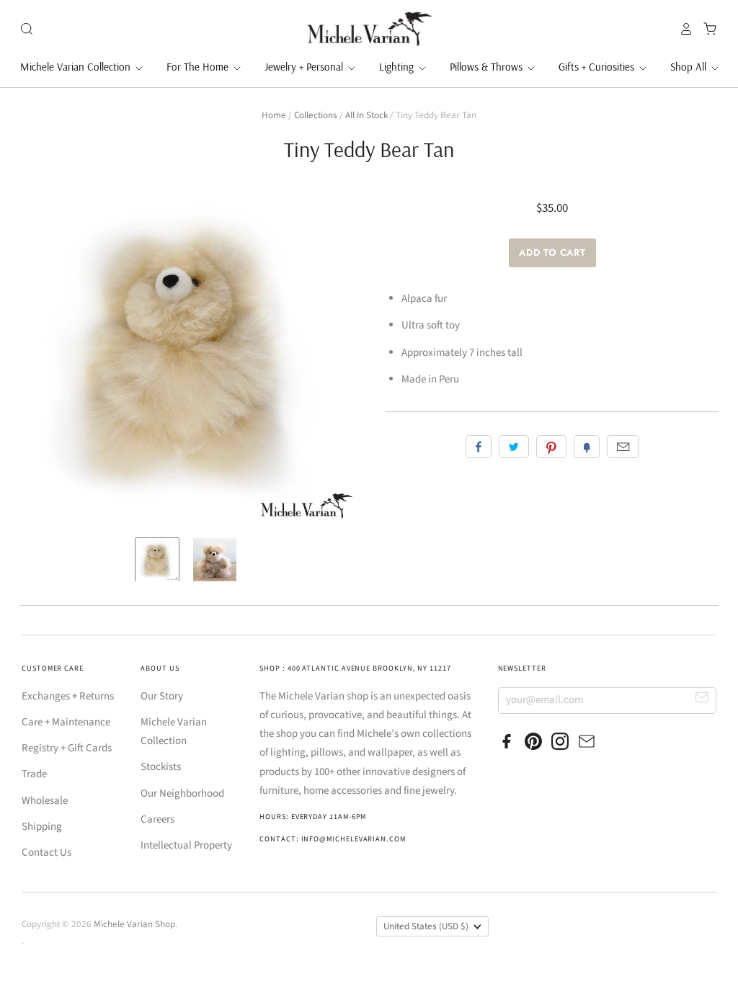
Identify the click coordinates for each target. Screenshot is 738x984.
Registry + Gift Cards (67, 748)
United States (425, 926)
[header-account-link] (682, 29)
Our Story (162, 696)
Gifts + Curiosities (598, 66)
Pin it (551, 446)
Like (479, 446)
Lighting (398, 66)
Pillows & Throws (487, 66)
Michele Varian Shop (134, 924)
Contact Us (46, 852)
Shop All (689, 66)
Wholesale (45, 800)
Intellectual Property (186, 845)
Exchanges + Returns (68, 696)
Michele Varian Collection (76, 66)
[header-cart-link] (706, 29)
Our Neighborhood (182, 793)
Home (274, 115)
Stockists (161, 766)
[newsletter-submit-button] (702, 700)
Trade (34, 774)
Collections (315, 115)
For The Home (198, 66)
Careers (157, 819)
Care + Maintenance (66, 722)
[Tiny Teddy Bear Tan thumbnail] (157, 559)
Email (623, 446)
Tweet (514, 446)
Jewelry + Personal (305, 66)
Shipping (42, 826)
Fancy (587, 446)
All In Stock (366, 115)
